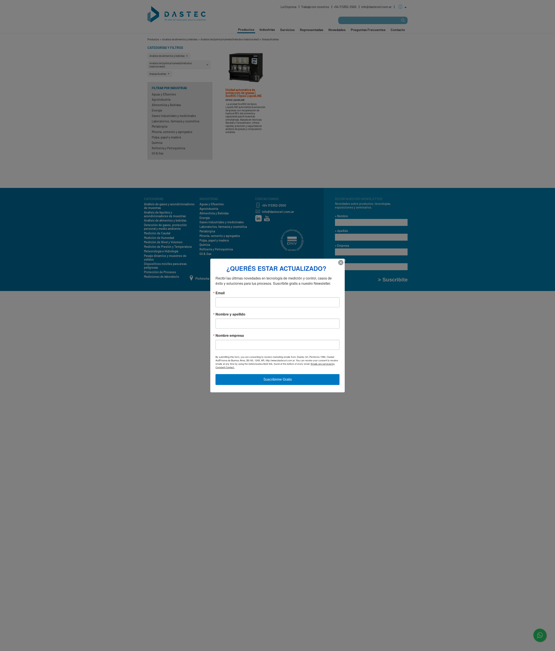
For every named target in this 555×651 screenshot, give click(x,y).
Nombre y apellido (230, 314)
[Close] (340, 262)
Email (220, 293)
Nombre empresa (229, 335)
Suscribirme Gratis (277, 379)
